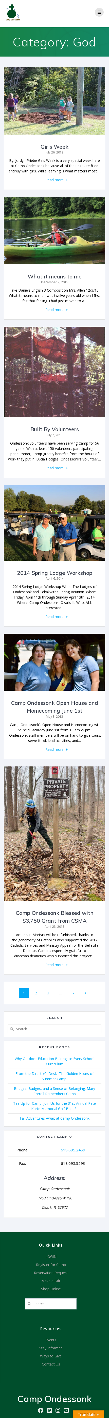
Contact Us (51, 1364)
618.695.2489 (73, 1149)
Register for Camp (51, 1264)
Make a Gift (50, 1280)
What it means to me (55, 276)
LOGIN (51, 1256)
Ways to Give (51, 1356)
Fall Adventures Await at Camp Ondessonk (54, 1118)
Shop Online (51, 1288)
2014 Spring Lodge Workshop (54, 573)
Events (50, 1339)
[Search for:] (54, 1028)
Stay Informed (51, 1348)
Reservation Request (51, 1272)
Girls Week (54, 146)
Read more (54, 179)
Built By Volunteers (54, 429)
